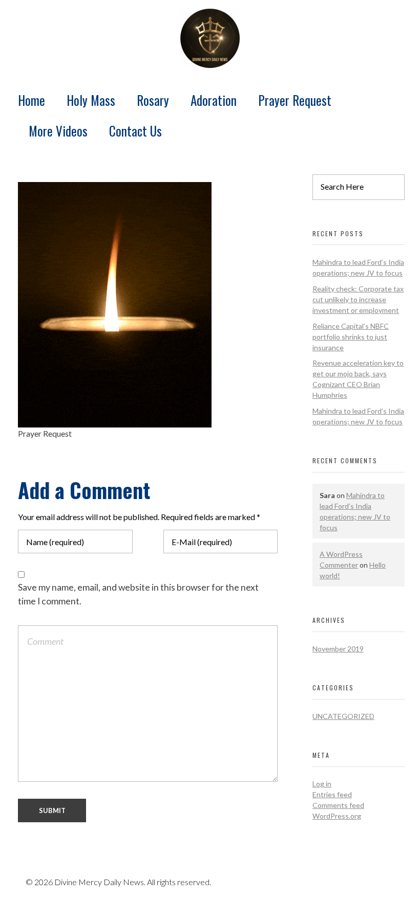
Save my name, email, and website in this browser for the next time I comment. (138, 594)
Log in (321, 783)
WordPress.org (336, 816)
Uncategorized (343, 716)
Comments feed (338, 805)
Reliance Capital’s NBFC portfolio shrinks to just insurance (350, 337)
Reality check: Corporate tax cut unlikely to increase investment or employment (358, 299)
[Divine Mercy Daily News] (210, 38)
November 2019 (338, 648)
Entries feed (332, 794)
